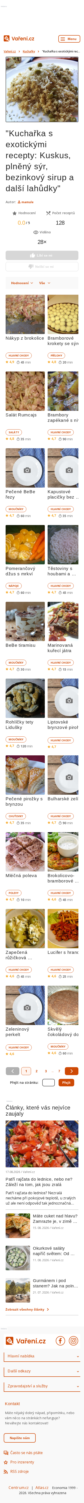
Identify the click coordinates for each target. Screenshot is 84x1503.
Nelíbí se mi (44, 266)
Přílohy (56, 355)
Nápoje (14, 586)
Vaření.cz (10, 51)
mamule (27, 202)
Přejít (66, 1082)
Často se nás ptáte (26, 1452)
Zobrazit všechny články (25, 1309)
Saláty (14, 432)
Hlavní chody (19, 355)
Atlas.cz (42, 1487)
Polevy (13, 893)
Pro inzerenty (22, 1462)
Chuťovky (16, 816)
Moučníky (16, 509)
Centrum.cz (19, 1487)
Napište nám (20, 1438)
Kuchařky (29, 51)
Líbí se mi (44, 255)
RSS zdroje (19, 1471)
